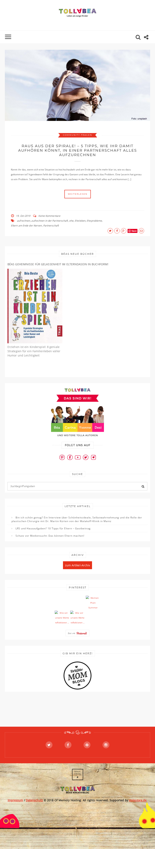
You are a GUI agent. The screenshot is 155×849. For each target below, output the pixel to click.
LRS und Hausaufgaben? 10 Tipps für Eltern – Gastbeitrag (53, 528)
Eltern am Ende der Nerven (26, 225)
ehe (71, 220)
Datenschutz (34, 800)
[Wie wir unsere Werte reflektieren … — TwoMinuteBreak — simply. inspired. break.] (62, 618)
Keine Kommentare (49, 216)
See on (72, 633)
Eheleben (80, 220)
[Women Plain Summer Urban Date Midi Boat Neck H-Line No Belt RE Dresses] (93, 603)
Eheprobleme (94, 220)
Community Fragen (77, 135)
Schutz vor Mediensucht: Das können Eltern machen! (50, 535)
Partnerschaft (51, 225)
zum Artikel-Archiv (77, 565)
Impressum (15, 800)
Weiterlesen (77, 194)
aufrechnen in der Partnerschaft (49, 220)
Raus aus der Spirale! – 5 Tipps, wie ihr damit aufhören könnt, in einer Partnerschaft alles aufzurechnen (77, 150)
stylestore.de (138, 800)
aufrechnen (23, 220)
